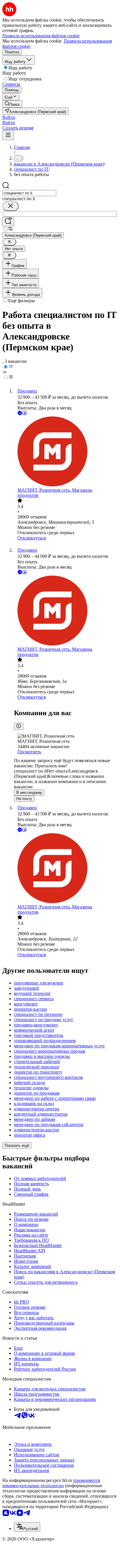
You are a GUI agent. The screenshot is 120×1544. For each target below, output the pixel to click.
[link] (12, 104)
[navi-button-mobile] (8, 135)
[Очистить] (10, 206)
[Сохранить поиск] (8, 221)
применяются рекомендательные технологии (51, 1483)
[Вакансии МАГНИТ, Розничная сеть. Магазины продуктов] (65, 452)
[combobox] (29, 193)
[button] (8, 117)
